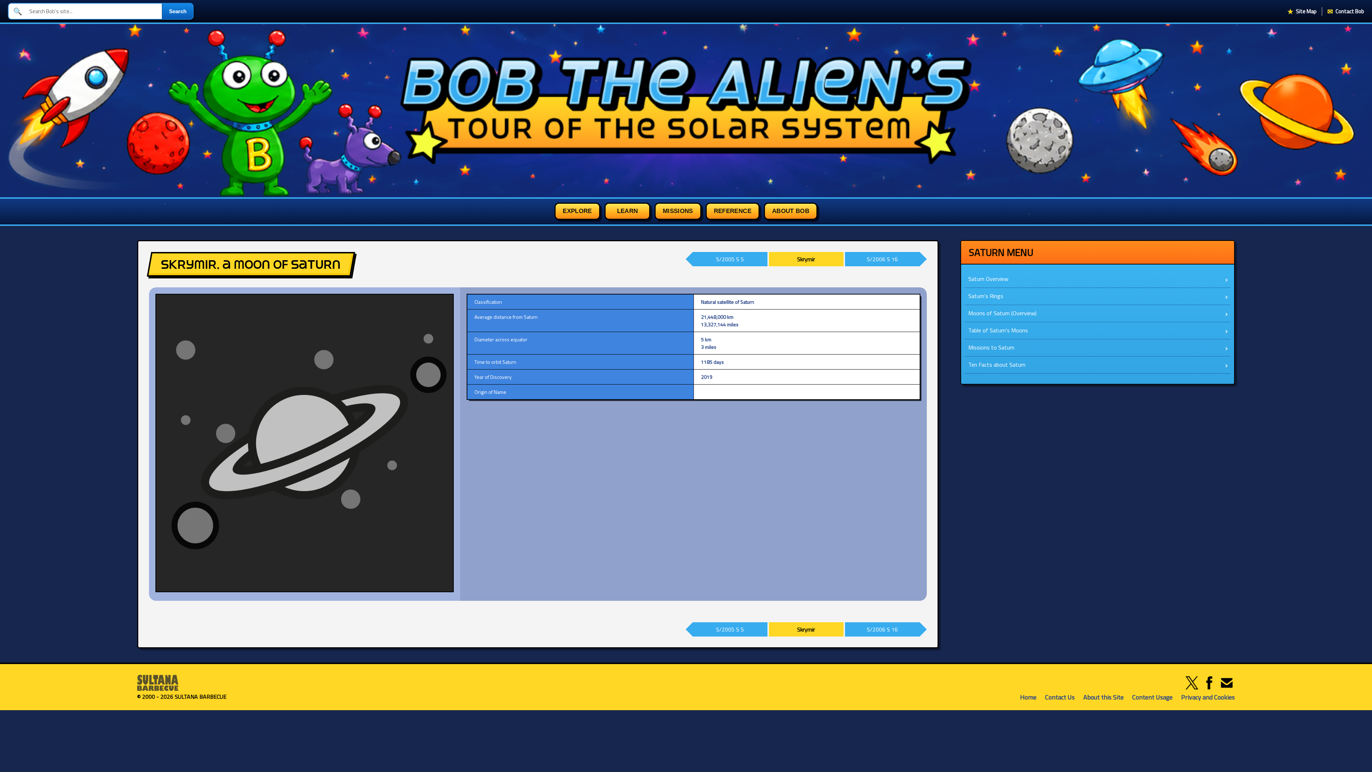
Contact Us (1060, 697)
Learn (627, 211)
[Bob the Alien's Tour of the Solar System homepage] (686, 110)
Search (178, 11)
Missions (678, 211)
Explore (577, 211)
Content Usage (1152, 697)
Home (1028, 697)
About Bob (790, 211)
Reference (732, 211)
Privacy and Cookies (1208, 697)
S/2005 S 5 (730, 259)
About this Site (1103, 697)
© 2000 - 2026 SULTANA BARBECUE (182, 696)
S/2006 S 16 (882, 259)
